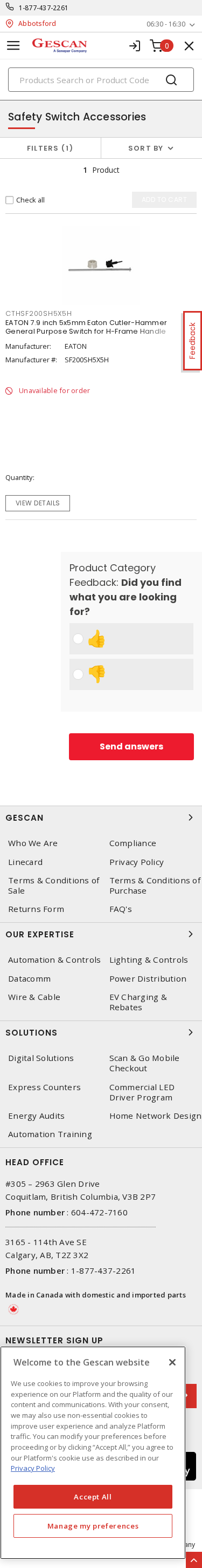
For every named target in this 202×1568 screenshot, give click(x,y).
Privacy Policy (33, 1468)
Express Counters (44, 1087)
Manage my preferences (93, 1526)
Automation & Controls (54, 960)
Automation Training (50, 1134)
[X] (172, 1362)
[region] (93, 1452)
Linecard (25, 862)
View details (38, 503)
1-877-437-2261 (44, 7)
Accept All (93, 1497)
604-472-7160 (99, 1212)
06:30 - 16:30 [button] (166, 24)
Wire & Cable (34, 997)
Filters (48, 148)
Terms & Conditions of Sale (53, 885)
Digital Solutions (41, 1058)
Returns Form (36, 909)
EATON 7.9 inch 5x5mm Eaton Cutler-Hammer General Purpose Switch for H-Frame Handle (86, 327)
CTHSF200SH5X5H (38, 313)
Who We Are (33, 843)
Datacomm (29, 979)
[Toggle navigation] (13, 45)
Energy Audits (36, 1116)
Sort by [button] (146, 148)
